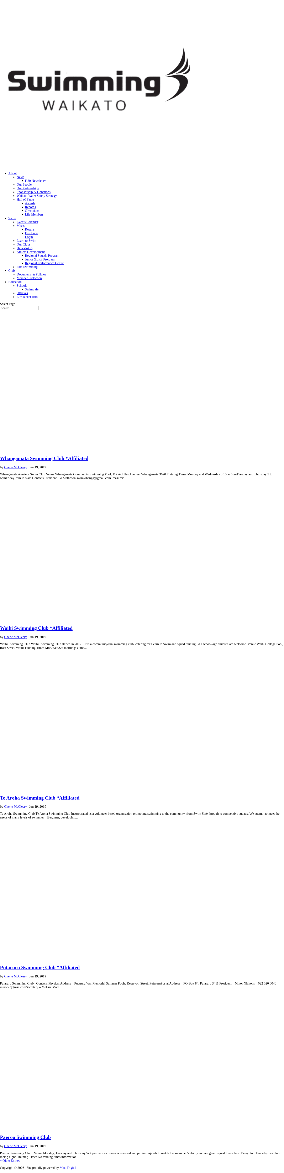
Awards (30, 203)
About (12, 173)
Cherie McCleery (15, 467)
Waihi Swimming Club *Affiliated (36, 628)
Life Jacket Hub (27, 297)
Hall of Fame (25, 199)
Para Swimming (27, 267)
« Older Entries (10, 1160)
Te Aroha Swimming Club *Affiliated (39, 798)
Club (11, 270)
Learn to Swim (26, 240)
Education (15, 282)
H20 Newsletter (35, 180)
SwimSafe (31, 289)
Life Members (34, 214)
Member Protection (29, 278)
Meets (21, 225)
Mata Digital (68, 1167)
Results (30, 229)
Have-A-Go (24, 248)
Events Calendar (27, 222)
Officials (22, 293)
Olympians (32, 210)
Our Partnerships (28, 188)
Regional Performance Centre (44, 263)
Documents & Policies (31, 274)
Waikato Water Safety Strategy (37, 195)
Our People (24, 184)
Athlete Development (31, 252)
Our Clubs (23, 244)
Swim (12, 218)
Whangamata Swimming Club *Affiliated (44, 458)
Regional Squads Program (42, 255)
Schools (22, 285)
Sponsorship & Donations (34, 192)
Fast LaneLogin (31, 235)
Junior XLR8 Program (39, 259)
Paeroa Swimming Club (25, 1137)
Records (30, 207)
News (20, 177)
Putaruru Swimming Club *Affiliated (40, 967)
